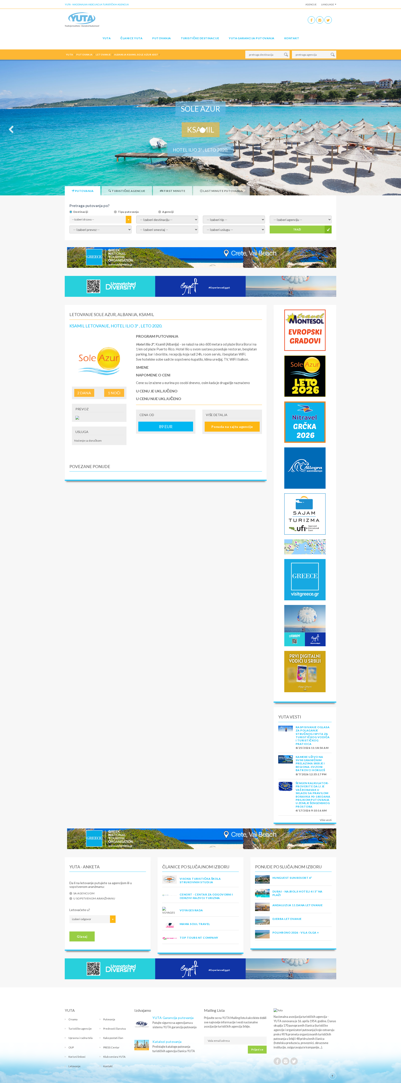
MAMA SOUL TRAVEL (195, 924)
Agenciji (168, 211)
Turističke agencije (80, 1028)
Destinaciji (80, 211)
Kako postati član (113, 1037)
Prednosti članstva (114, 1028)
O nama (73, 1019)
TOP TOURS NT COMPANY (199, 937)
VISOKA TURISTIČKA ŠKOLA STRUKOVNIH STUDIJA (200, 880)
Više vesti (326, 820)
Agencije (311, 4)
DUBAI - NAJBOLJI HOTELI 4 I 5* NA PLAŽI (297, 893)
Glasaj (82, 936)
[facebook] (311, 20)
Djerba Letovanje (287, 919)
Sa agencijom (84, 893)
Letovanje (74, 1066)
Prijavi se (257, 1049)
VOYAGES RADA (191, 910)
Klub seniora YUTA (114, 1056)
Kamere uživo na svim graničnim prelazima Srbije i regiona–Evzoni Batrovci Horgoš (310, 763)
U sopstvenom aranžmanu (94, 898)
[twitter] (328, 20)
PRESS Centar (111, 1047)
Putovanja (161, 38)
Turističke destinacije (200, 38)
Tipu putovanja (128, 211)
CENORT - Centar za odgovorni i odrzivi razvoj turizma (206, 896)
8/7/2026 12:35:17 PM (311, 774)
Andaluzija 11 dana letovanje (297, 905)
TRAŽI (297, 229)
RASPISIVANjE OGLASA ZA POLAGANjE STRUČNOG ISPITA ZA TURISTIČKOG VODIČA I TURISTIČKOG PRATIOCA (313, 735)
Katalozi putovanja (166, 1042)
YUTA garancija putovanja (252, 38)
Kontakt (291, 38)
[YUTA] (82, 19)
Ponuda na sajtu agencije (232, 427)
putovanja (84, 54)
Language (327, 4)
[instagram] (319, 20)
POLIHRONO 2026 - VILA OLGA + (295, 932)
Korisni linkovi (76, 1056)
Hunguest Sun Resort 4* (292, 877)
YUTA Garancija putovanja (173, 1018)
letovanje (103, 54)
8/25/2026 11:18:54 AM (312, 748)
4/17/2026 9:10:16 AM (311, 810)
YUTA (107, 38)
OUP (71, 1047)
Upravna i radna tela (80, 1037)
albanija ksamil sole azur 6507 (136, 54)
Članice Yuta (131, 38)
